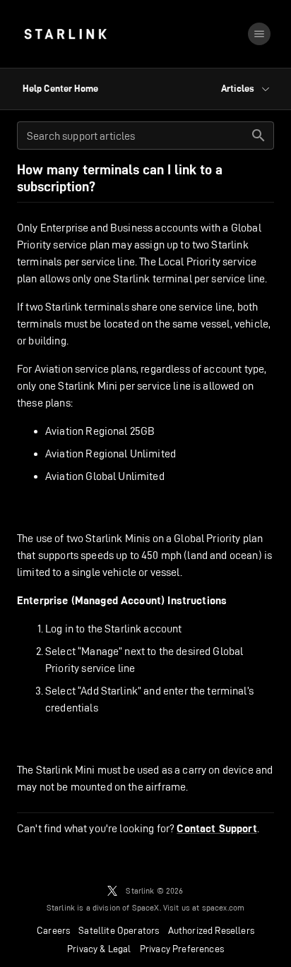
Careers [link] (53, 930)
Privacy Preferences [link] (182, 948)
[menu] (259, 34)
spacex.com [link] (223, 907)
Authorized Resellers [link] (211, 930)
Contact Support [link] (216, 828)
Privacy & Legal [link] (99, 948)
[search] (258, 135)
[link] (65, 34)
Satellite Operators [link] (118, 930)
